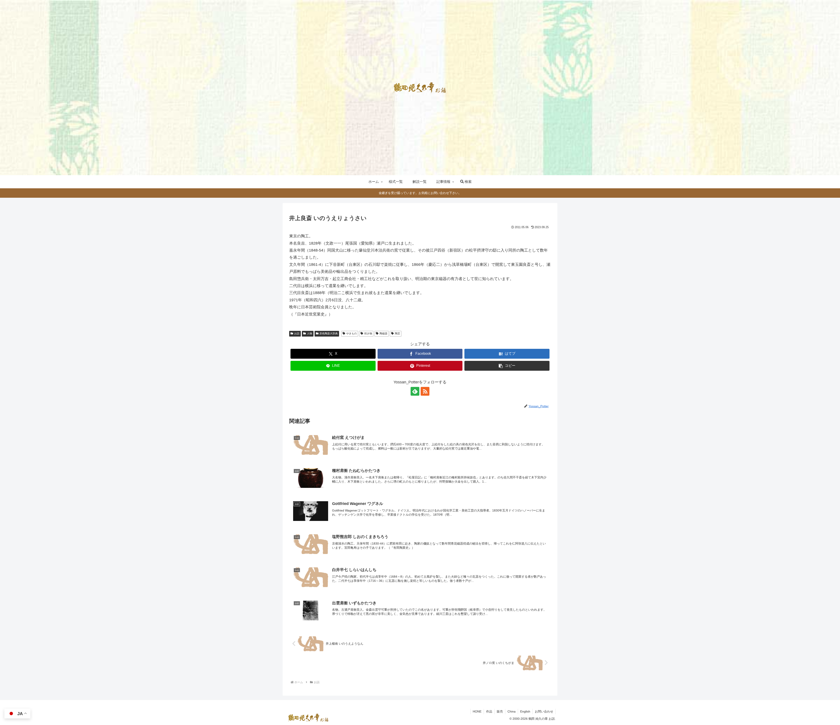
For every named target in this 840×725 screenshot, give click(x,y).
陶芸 (397, 333)
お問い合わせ (544, 711)
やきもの (351, 333)
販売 (500, 711)
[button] (507, 366)
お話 (296, 333)
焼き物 (368, 333)
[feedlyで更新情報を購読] (415, 391)
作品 (489, 711)
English (525, 711)
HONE (477, 711)
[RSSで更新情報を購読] (425, 391)
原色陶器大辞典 (328, 333)
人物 (309, 333)
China (512, 711)
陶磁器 (383, 333)
